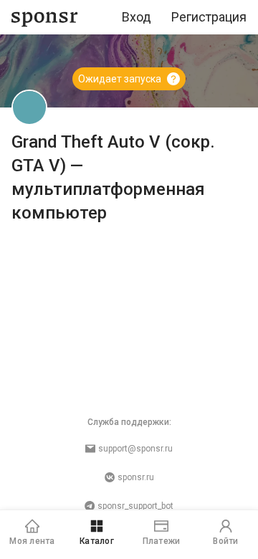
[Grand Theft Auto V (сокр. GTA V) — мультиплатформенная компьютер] (29, 107)
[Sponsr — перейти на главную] (44, 17)
